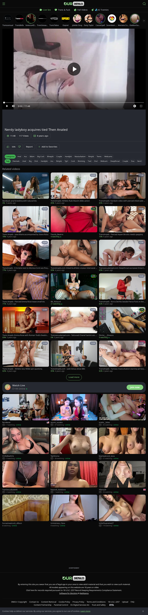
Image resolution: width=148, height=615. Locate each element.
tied (89, 161)
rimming (81, 161)
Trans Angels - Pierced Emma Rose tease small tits (23, 302)
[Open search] (144, 3)
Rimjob (91, 156)
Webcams (108, 156)
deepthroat (115, 161)
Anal (19, 156)
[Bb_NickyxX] (74, 289)
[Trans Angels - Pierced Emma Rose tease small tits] (25, 289)
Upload (125, 602)
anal (24, 161)
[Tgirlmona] (74, 444)
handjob (44, 161)
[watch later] (6, 176)
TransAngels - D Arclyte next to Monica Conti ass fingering (25, 268)
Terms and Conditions (96, 602)
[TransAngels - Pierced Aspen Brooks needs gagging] (122, 222)
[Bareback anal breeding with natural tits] (25, 188)
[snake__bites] (122, 410)
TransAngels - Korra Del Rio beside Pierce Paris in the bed (122, 302)
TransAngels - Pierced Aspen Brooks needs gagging (121, 234)
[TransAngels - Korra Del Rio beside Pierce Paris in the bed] (122, 289)
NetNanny (84, 593)
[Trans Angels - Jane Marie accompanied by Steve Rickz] (25, 222)
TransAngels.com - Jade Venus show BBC (68, 369)
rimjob (59, 161)
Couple (59, 156)
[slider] (74, 102)
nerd (139, 161)
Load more (74, 377)
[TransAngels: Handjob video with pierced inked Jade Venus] (122, 188)
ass (51, 161)
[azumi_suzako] (74, 410)
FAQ (132, 602)
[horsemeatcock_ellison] (25, 511)
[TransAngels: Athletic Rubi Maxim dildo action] (74, 188)
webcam (104, 161)
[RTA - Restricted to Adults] (111, 605)
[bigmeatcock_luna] (122, 444)
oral (96, 161)
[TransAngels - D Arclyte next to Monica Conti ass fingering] (25, 256)
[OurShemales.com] (74, 4)
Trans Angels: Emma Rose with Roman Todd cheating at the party (25, 335)
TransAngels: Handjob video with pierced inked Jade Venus (122, 201)
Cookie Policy (64, 602)
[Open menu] (3, 3)
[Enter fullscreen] (141, 106)
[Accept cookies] (143, 611)
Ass (25, 156)
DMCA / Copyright (19, 602)
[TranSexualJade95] (25, 477)
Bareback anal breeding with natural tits (19, 201)
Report (29, 146)
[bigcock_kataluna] (74, 477)
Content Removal (48, 602)
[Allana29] (122, 477)
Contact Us (34, 602)
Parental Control (61, 605)
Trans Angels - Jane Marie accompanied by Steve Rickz (25, 234)
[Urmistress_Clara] (74, 511)
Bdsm (32, 156)
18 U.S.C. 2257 (114, 602)
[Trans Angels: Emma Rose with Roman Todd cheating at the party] (25, 323)
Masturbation (80, 156)
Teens (99, 156)
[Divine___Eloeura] (122, 323)
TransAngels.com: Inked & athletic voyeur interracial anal (74, 268)
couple (125, 161)
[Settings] (135, 106)
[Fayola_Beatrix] (74, 222)
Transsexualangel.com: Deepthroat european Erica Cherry (122, 268)
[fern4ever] (25, 410)
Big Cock (40, 156)
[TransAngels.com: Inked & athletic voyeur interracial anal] (74, 256)
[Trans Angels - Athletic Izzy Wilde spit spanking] (25, 356)
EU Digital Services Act (80, 605)
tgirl (66, 161)
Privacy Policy (78, 602)
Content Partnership (42, 605)
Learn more (85, 611)
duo (132, 161)
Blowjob (50, 156)
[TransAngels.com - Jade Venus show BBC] (74, 356)
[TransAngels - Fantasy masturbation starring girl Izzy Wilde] (122, 356)
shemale (16, 161)
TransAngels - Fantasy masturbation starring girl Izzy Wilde (121, 369)
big (30, 161)
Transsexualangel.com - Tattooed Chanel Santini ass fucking (74, 335)
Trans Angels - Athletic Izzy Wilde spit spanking (22, 369)
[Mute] (13, 106)
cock (73, 161)
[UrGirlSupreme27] (122, 511)
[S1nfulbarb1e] (25, 444)
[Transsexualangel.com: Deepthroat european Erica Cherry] (122, 256)
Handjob (68, 156)
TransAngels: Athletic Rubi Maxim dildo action (70, 201)
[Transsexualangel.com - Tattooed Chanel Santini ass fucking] (74, 323)
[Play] (74, 69)
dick (36, 161)
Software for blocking (68, 593)
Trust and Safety (99, 605)
